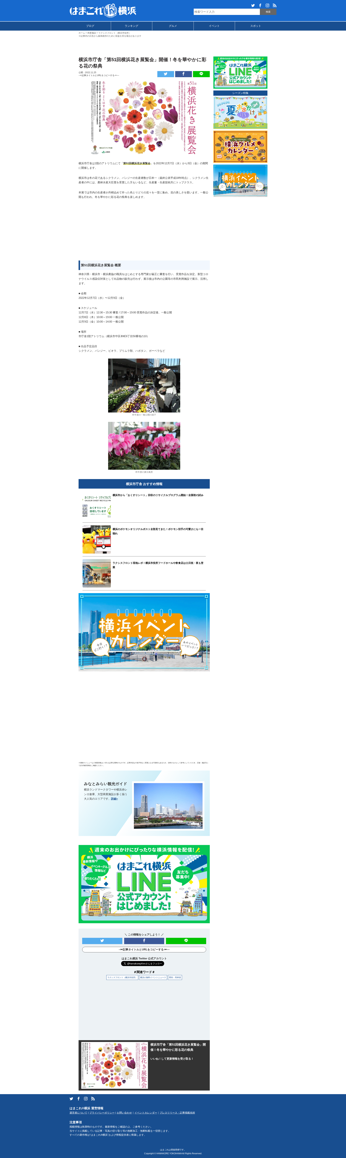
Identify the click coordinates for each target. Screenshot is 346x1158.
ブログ (90, 25)
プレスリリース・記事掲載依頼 (177, 1112)
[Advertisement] (173, 46)
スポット (255, 25)
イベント (214, 25)
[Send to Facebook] (183, 74)
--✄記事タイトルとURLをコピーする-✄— (99, 75)
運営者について (78, 1112)
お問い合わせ (124, 1112)
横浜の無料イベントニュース (153, 977)
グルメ (173, 25)
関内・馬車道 (175, 977)
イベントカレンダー (145, 1112)
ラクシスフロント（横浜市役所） (122, 977)
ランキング (131, 25)
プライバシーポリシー (102, 1112)
